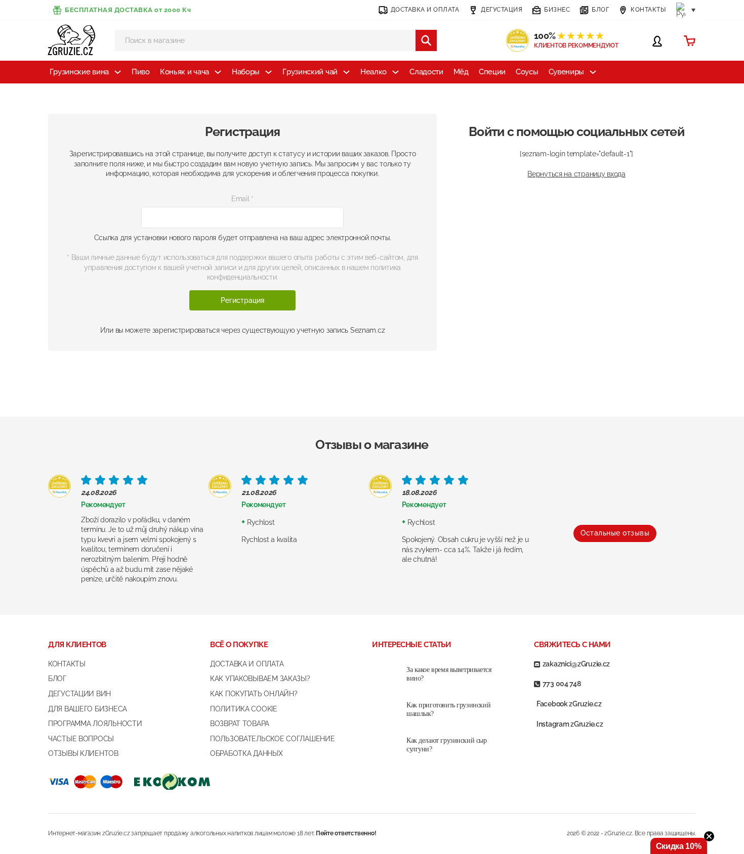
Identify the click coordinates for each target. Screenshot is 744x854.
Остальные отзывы (615, 533)
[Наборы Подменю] (268, 72)
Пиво (141, 71)
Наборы (246, 71)
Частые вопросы (81, 739)
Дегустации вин (79, 694)
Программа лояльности (95, 724)
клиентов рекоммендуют (576, 45)
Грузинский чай (310, 71)
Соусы (527, 71)
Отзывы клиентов (83, 753)
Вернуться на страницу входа (576, 174)
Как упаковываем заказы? (260, 679)
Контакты (67, 664)
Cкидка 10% (678, 846)
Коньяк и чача (184, 71)
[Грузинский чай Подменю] (346, 72)
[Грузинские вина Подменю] (117, 72)
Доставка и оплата (246, 664)
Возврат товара (239, 724)
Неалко (373, 71)
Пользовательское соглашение (272, 739)
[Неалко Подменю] (395, 72)
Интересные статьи (411, 644)
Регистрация (242, 300)
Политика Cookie (243, 709)
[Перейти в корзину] (689, 40)
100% (568, 35)
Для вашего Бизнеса (87, 709)
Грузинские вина (79, 71)
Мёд (461, 71)
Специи (492, 71)
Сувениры (567, 71)
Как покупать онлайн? (253, 694)
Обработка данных (246, 753)
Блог (57, 679)
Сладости (426, 71)
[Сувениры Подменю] (593, 72)
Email (242, 199)
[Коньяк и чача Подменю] (218, 72)
